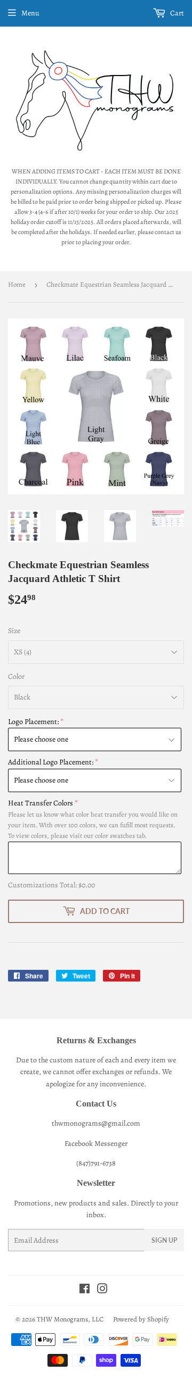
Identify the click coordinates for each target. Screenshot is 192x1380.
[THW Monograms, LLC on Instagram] (102, 1290)
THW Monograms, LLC (70, 1319)
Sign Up (164, 1240)
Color (16, 676)
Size (14, 631)
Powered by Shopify (141, 1319)
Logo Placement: (33, 722)
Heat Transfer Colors (40, 803)
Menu (30, 13)
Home (17, 284)
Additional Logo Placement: (50, 762)
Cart (176, 13)
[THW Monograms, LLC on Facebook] (84, 1290)
